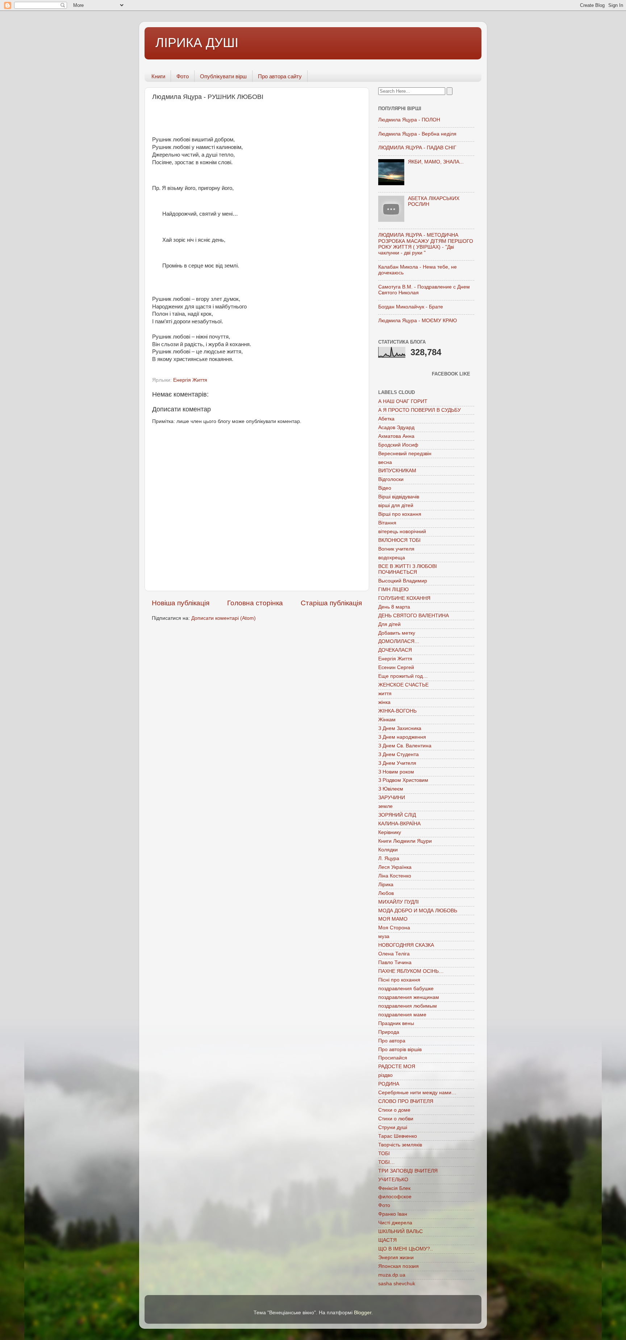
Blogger (362, 1312)
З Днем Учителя (397, 763)
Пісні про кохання (399, 980)
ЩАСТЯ (387, 1240)
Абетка (386, 419)
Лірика (385, 884)
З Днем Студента (398, 754)
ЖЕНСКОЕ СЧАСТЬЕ (403, 685)
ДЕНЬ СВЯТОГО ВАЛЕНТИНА (413, 615)
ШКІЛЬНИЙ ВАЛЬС (400, 1231)
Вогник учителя (396, 549)
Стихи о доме (394, 1110)
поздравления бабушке (406, 988)
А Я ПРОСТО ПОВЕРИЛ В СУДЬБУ (419, 410)
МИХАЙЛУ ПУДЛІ (398, 902)
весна (385, 462)
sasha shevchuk (396, 1283)
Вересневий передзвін (404, 453)
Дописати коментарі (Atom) (223, 618)
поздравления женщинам (408, 997)
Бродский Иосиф (398, 445)
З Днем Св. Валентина (404, 745)
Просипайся (392, 1058)
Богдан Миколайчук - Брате (410, 307)
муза (383, 936)
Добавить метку (396, 633)
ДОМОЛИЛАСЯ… (399, 641)
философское (395, 1196)
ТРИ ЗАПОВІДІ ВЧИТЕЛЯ (408, 1171)
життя (385, 693)
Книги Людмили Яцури (405, 841)
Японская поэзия (398, 1266)
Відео (384, 488)
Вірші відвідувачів (398, 496)
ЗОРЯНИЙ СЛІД (397, 815)
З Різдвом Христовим (403, 780)
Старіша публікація (331, 603)
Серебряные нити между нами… (417, 1092)
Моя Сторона (394, 927)
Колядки (388, 849)
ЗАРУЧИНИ (391, 797)
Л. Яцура (388, 858)
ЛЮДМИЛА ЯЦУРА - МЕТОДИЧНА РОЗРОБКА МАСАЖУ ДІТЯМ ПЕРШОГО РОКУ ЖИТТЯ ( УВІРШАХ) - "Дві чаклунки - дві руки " (425, 244)
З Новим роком (396, 772)
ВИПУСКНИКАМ (397, 470)
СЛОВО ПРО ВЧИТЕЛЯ (405, 1101)
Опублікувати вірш (223, 76)
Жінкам (387, 719)
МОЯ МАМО (393, 919)
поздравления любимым (407, 1006)
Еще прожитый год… (403, 676)
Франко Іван (392, 1214)
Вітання (387, 523)
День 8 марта (394, 607)
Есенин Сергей (396, 667)
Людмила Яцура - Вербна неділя (417, 134)
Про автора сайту (280, 76)
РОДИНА (388, 1084)
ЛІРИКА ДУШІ (196, 42)
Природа (388, 1032)
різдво (385, 1075)
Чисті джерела (395, 1222)
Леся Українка (395, 867)
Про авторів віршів (400, 1049)
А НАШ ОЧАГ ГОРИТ (402, 401)
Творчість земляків (400, 1145)
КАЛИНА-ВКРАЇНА (399, 823)
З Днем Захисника (399, 728)
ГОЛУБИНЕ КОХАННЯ (404, 598)
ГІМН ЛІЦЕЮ (393, 589)
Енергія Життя (190, 380)
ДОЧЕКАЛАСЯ (395, 650)
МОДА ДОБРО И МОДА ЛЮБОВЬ (417, 910)
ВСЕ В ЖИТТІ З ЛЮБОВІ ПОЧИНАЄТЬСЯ (407, 569)
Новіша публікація (180, 603)
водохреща (391, 557)
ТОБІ (384, 1153)
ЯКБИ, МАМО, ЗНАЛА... (436, 162)
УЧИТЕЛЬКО (393, 1179)
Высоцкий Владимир (402, 581)
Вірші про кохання (399, 514)
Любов (386, 893)
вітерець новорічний (402, 531)
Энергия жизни (396, 1257)
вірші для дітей (395, 505)
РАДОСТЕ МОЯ (396, 1066)
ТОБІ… (386, 1162)
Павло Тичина (395, 962)
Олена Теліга (394, 954)
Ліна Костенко (394, 876)
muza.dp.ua (391, 1275)
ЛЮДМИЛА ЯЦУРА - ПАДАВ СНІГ (417, 147)
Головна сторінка (255, 603)
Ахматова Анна (396, 436)
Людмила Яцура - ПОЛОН (409, 120)
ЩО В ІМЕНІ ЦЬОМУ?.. (405, 1249)
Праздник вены (396, 1023)
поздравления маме (402, 1014)
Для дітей (389, 624)
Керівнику (389, 832)
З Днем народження (402, 737)
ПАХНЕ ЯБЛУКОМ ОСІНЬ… (411, 971)
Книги (158, 76)
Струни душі (392, 1127)
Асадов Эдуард (396, 427)
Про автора (391, 1041)
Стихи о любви (395, 1118)
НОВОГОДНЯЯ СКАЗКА (406, 945)
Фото (182, 76)
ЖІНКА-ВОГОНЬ (397, 711)
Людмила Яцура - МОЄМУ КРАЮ (417, 320)
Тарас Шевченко (397, 1136)
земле (385, 806)
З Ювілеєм (390, 789)
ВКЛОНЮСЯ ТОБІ (399, 540)
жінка (384, 702)
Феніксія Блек (394, 1188)
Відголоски (391, 479)
